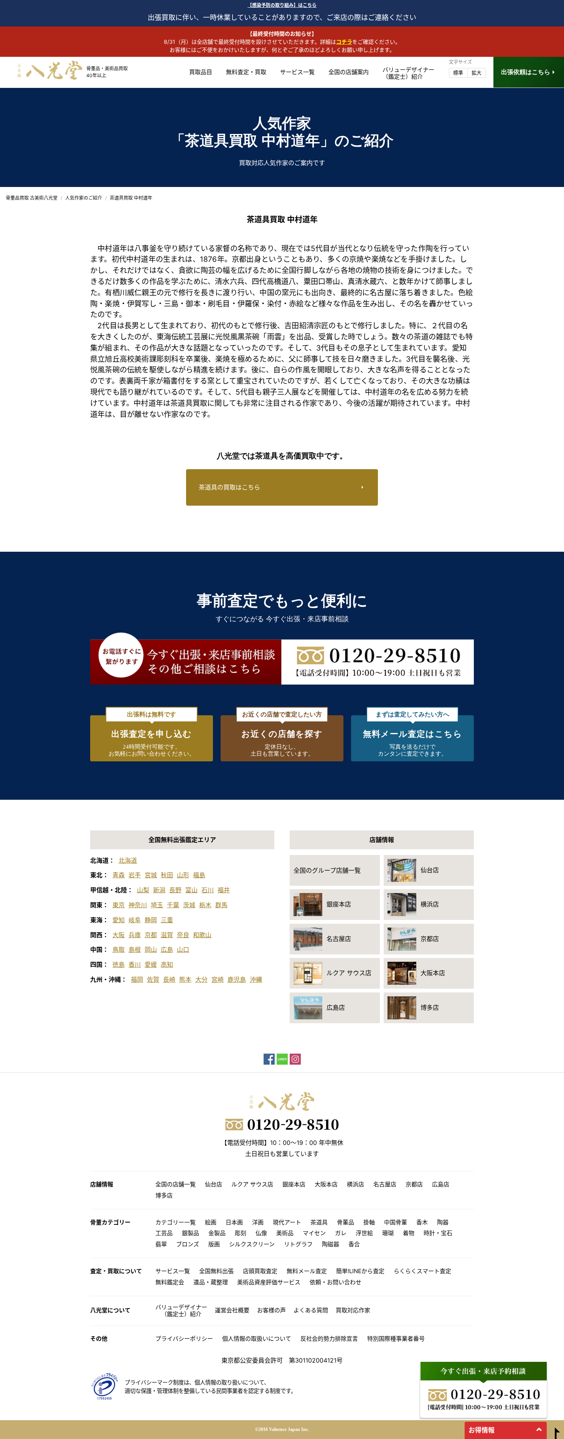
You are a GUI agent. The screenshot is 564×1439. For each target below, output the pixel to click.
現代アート (287, 1222)
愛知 (118, 920)
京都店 (414, 1184)
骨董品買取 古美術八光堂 (32, 198)
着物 (408, 1233)
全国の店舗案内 (348, 72)
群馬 (221, 905)
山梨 (143, 890)
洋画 (258, 1222)
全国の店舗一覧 (175, 1184)
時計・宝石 (438, 1233)
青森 (118, 875)
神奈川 (138, 905)
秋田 (167, 875)
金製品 (217, 1233)
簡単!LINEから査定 (360, 1271)
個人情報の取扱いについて (256, 1338)
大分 (201, 979)
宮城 (151, 875)
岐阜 (135, 920)
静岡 (151, 920)
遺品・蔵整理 (210, 1282)
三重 (167, 920)
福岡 (137, 979)
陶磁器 (330, 1244)
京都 (151, 935)
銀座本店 (293, 1184)
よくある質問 (311, 1310)
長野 (175, 890)
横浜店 (355, 1184)
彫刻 (240, 1233)
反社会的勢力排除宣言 (329, 1338)
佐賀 (153, 979)
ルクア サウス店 (252, 1184)
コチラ (344, 41)
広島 (167, 949)
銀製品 (190, 1233)
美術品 (285, 1233)
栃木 (205, 905)
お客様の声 (271, 1310)
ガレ (340, 1233)
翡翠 (161, 1244)
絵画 (210, 1222)
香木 (422, 1222)
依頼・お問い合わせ (335, 1282)
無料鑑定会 (169, 1282)
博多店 (164, 1195)
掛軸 (369, 1222)
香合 (354, 1244)
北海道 (128, 860)
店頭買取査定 (260, 1271)
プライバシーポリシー (184, 1338)
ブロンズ (187, 1244)
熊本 (185, 979)
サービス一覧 (297, 72)
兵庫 (135, 935)
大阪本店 (326, 1184)
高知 (167, 964)
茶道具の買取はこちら (229, 487)
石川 (207, 890)
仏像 (261, 1233)
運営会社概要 (232, 1310)
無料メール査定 (307, 1271)
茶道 (421, 336)
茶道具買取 (188, 403)
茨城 (189, 905)
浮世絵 (364, 1233)
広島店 (440, 1184)
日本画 (234, 1222)
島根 (135, 949)
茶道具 (319, 1222)
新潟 (159, 890)
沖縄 (256, 979)
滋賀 (167, 935)
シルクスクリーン (252, 1244)
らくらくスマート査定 (422, 1271)
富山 (191, 890)
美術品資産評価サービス (268, 1282)
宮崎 (217, 979)
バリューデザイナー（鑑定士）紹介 (181, 1310)
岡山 (151, 949)
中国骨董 (395, 1222)
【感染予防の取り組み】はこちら (282, 5)
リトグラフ (298, 1244)
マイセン (314, 1233)
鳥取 (118, 949)
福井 (224, 890)
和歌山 (202, 935)
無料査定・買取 (246, 72)
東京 (118, 905)
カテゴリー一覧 (175, 1222)
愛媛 (151, 964)
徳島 (118, 964)
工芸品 (164, 1233)
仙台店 (213, 1184)
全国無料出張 (216, 1271)
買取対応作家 (353, 1310)
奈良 (183, 935)
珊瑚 (388, 1233)
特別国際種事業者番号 (396, 1338)
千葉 (173, 905)
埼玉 (157, 905)
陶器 (443, 1222)
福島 (199, 875)
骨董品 (345, 1222)
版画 (214, 1244)
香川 (135, 964)
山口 (183, 949)
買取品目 (200, 72)
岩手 (135, 875)
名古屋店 (384, 1184)
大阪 (118, 935)
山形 (183, 875)
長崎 (169, 979)
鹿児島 (237, 979)
